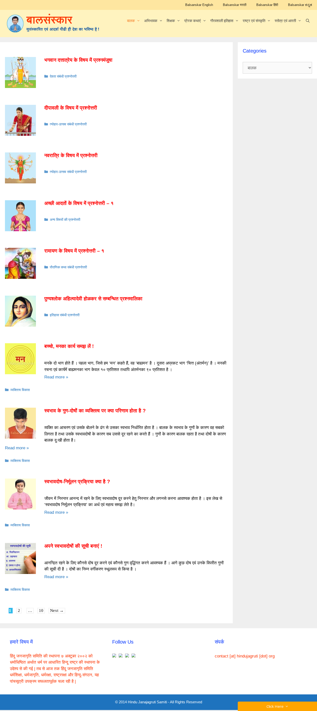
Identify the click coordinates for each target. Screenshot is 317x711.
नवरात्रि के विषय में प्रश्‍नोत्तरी (71, 155)
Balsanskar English (199, 5)
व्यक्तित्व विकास (20, 390)
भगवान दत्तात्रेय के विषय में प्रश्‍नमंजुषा (78, 60)
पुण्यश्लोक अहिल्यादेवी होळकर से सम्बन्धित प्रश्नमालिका (93, 298)
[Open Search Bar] (307, 20)
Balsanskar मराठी (234, 5)
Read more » (56, 377)
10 (42, 610)
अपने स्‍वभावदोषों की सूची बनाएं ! (73, 546)
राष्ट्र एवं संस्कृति (254, 21)
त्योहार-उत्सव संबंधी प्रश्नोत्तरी (68, 124)
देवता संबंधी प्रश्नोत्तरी (63, 76)
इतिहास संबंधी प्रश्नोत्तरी (64, 315)
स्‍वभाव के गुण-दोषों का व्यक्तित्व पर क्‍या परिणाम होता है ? (95, 410)
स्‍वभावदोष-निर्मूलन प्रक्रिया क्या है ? (77, 481)
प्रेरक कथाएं (192, 21)
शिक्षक (171, 21)
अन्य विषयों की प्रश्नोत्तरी (65, 220)
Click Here (276, 706)
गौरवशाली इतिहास (221, 21)
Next (57, 610)
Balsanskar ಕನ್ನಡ (300, 5)
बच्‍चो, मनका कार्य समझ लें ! (69, 346)
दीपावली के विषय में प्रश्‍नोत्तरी (70, 108)
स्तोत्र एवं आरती (285, 21)
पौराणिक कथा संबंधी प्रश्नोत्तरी (68, 267)
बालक (131, 21)
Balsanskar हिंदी (267, 5)
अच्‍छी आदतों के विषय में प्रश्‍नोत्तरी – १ (79, 203)
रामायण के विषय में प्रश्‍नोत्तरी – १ (74, 251)
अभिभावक (150, 21)
